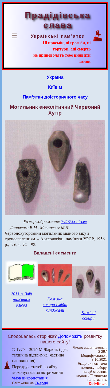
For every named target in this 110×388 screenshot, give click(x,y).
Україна (55, 77)
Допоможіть (70, 336)
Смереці (41, 383)
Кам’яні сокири (88, 315)
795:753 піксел (74, 221)
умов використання (30, 378)
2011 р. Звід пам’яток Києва (21, 299)
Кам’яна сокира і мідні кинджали (55, 304)
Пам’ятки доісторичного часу (55, 97)
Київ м (55, 87)
